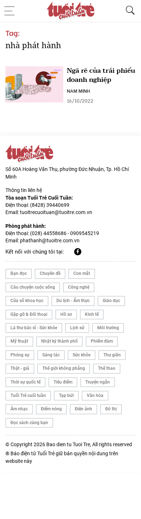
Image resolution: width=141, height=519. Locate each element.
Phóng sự (19, 354)
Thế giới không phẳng (63, 368)
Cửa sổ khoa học (26, 300)
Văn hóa (95, 395)
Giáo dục (111, 300)
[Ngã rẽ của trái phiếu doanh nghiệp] (34, 84)
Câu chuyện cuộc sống (32, 287)
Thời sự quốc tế (25, 382)
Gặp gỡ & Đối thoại (28, 314)
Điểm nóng (51, 408)
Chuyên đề (50, 273)
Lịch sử (77, 327)
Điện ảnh (83, 408)
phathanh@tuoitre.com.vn (50, 240)
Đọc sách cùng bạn (29, 422)
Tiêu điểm (63, 382)
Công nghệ (78, 287)
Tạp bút (66, 395)
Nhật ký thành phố (59, 341)
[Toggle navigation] (11, 11)
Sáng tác (51, 354)
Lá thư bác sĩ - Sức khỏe (33, 327)
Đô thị (111, 408)
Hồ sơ (66, 314)
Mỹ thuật (19, 341)
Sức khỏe (81, 354)
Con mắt (81, 273)
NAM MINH (78, 90)
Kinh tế (92, 314)
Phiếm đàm (102, 341)
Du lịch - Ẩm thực (73, 300)
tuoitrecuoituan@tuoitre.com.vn (56, 212)
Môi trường (108, 327)
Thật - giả (19, 368)
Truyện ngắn (97, 382)
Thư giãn (112, 354)
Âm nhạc (19, 408)
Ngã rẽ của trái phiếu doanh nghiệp (101, 75)
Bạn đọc (18, 273)
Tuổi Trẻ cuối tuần (28, 395)
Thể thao (106, 368)
